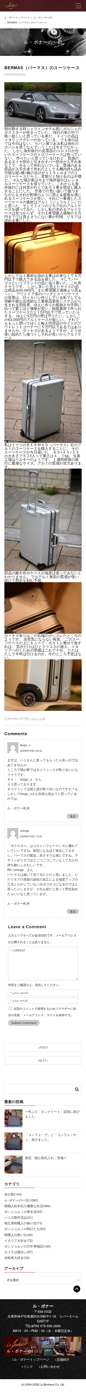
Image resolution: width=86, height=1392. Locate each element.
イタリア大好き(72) (18, 1240)
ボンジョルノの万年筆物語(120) (27, 1246)
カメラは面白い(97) (18, 1252)
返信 (73, 816)
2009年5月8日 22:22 (31, 750)
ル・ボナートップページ (17, 17)
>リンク (27, 1366)
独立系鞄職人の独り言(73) (23, 1223)
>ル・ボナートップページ (30, 1359)
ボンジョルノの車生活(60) (23, 1211)
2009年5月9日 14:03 (31, 836)
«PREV (43, 1047)
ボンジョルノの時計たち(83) (25, 1228)
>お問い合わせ (49, 1366)
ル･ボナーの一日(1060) (21, 1200)
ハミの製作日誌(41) (18, 1217)
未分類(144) (13, 1194)
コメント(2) (38, 718)
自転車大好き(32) (17, 1257)
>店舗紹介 (62, 1359)
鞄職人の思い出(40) (18, 1234)
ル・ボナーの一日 (42, 17)
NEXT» (43, 1060)
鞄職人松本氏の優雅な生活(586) (27, 1206)
